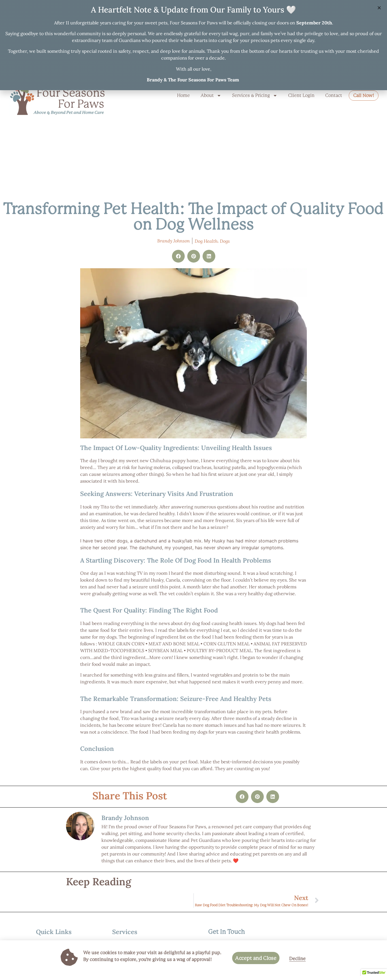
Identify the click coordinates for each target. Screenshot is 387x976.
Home (183, 95)
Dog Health (206, 241)
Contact (333, 95)
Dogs (225, 241)
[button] (178, 256)
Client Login (301, 95)
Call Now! (363, 95)
